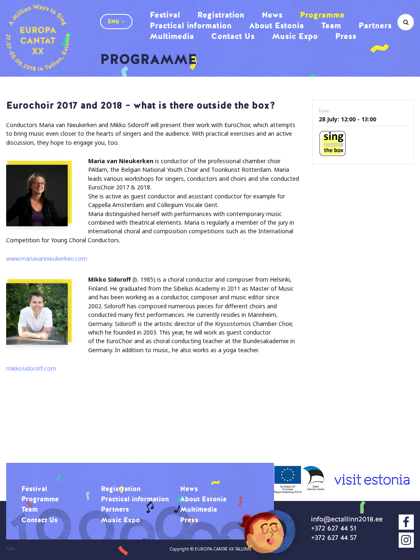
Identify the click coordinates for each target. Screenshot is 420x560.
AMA (10, 549)
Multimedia (172, 36)
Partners (375, 25)
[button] (116, 21)
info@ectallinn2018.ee (347, 519)
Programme (322, 14)
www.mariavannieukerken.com (46, 258)
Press (345, 36)
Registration (220, 14)
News (272, 14)
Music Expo (295, 36)
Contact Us (233, 36)
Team (331, 25)
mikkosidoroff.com (31, 368)
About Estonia (276, 25)
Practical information (191, 25)
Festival (165, 14)
